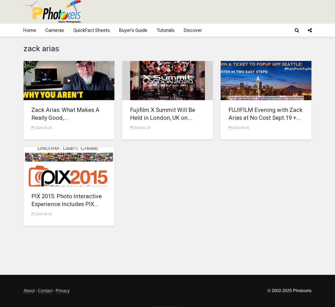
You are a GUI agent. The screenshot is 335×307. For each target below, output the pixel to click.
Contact (45, 290)
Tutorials (166, 30)
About (29, 290)
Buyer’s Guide (133, 30)
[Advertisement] (216, 12)
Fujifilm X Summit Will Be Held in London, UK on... (162, 114)
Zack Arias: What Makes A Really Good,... (65, 114)
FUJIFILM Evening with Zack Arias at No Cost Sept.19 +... (265, 114)
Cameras (54, 30)
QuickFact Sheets (91, 30)
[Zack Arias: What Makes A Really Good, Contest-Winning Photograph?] (69, 80)
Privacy (63, 290)
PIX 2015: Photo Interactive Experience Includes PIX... (66, 200)
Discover (193, 30)
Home (29, 30)
